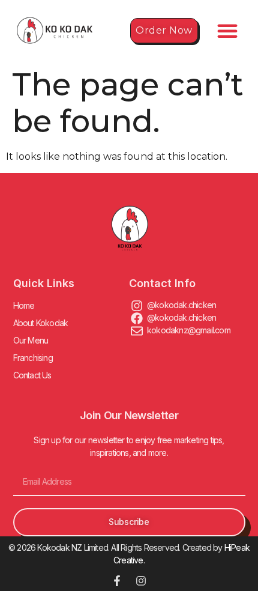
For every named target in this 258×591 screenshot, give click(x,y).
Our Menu (31, 340)
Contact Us (32, 375)
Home (24, 305)
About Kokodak (40, 323)
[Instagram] (141, 580)
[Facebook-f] (117, 580)
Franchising (33, 358)
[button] (227, 30)
